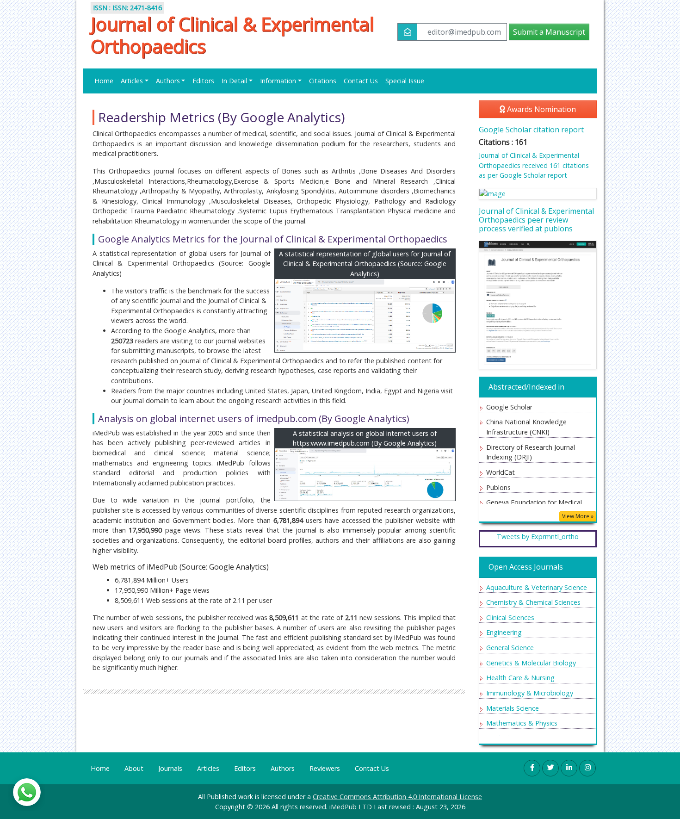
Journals (170, 768)
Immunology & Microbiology (529, 693)
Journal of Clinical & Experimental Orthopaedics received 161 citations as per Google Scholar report (534, 165)
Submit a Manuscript (549, 32)
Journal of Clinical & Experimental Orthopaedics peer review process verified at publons (536, 220)
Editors (203, 80)
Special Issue (404, 80)
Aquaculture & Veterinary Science (536, 587)
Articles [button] (132, 80)
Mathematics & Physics (521, 723)
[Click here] (537, 193)
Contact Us (361, 80)
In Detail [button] (234, 80)
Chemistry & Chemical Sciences (533, 602)
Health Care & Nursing (520, 677)
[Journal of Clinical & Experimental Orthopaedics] (365, 316)
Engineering (504, 632)
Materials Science (512, 708)
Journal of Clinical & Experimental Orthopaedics (232, 35)
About (133, 768)
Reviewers (324, 768)
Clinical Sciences (510, 617)
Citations (322, 80)
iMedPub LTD (350, 806)
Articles (208, 768)
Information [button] (278, 80)
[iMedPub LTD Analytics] (365, 474)
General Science (510, 647)
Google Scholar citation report (531, 129)
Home (103, 80)
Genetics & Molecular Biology (531, 662)
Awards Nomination (540, 109)
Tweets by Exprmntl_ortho (538, 536)
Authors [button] (168, 80)
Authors (283, 768)
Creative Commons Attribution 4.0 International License (397, 796)
